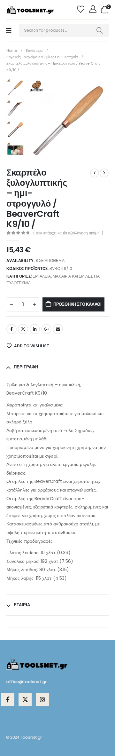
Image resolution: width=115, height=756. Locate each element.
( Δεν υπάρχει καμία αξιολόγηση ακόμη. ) (68, 233)
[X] (25, 699)
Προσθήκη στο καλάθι (77, 304)
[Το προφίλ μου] (93, 9)
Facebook (11, 329)
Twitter (23, 329)
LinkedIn (35, 329)
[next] (104, 173)
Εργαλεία (42, 276)
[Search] (99, 30)
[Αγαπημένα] (81, 9)
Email (58, 329)
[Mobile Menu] (9, 30)
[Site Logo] (30, 9)
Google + (46, 329)
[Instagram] (42, 699)
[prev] (94, 173)
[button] (35, 119)
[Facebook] (7, 699)
